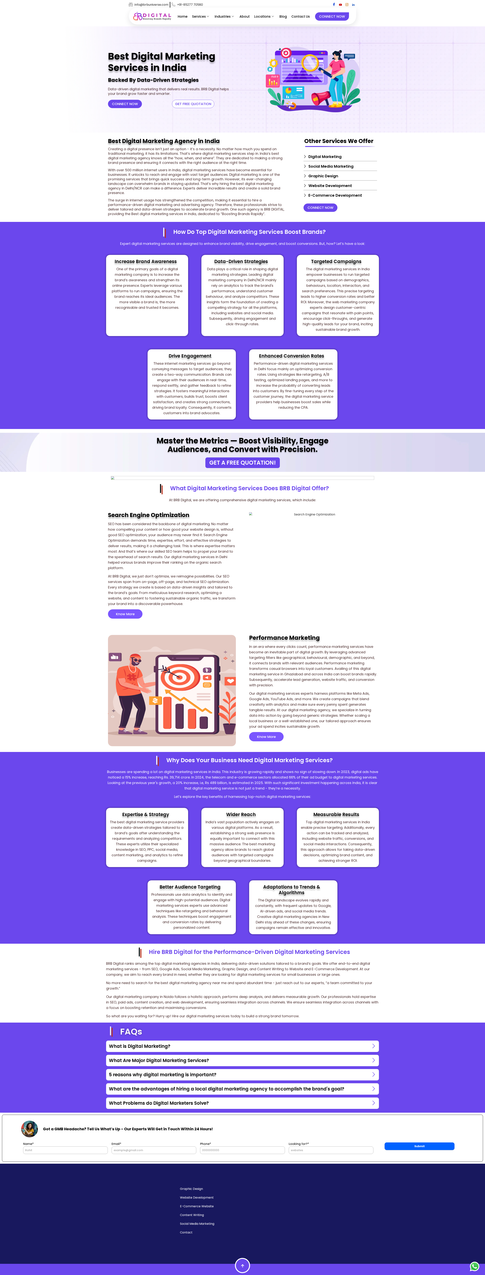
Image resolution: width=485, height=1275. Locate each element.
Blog (283, 16)
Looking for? (299, 1143)
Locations (262, 16)
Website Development (197, 1197)
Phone (205, 1143)
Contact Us (300, 16)
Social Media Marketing (197, 1224)
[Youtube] (340, 5)
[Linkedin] (353, 5)
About (244, 16)
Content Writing (192, 1215)
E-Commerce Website (197, 1206)
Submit (419, 1146)
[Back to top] (242, 1265)
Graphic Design (191, 1189)
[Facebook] (334, 5)
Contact (186, 1232)
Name (28, 1143)
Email (116, 1143)
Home (183, 16)
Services (199, 16)
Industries (223, 16)
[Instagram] (347, 5)
